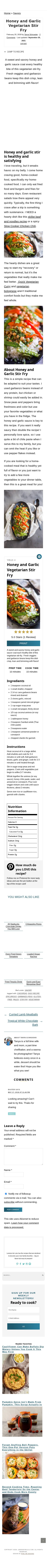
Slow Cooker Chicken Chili (20, 226)
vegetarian (34, 1000)
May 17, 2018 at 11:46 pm (19, 1092)
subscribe (9, 1202)
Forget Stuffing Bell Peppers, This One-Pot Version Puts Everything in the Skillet (20, 1447)
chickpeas (22, 993)
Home (7, 13)
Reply (12, 1113)
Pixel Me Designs (27, 1553)
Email (8, 1182)
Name (8, 1170)
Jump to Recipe (15, 52)
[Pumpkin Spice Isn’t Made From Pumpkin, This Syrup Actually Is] (23, 1422)
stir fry (24, 1000)
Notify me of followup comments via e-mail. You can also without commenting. (22, 1197)
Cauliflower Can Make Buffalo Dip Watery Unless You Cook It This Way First (23, 1349)
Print (23, 643)
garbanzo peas (25, 997)
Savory (17, 13)
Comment (10, 1146)
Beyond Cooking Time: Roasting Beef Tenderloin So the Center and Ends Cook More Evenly (22, 1489)
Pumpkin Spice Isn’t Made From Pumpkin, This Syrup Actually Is (22, 1403)
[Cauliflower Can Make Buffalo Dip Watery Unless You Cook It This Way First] (23, 1374)
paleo (16, 1000)
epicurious (11, 997)
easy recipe (33, 993)
